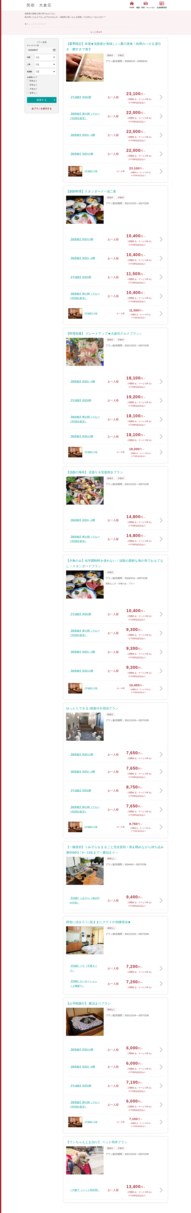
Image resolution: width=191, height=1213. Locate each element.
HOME (131, 8)
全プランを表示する (42, 108)
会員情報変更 (162, 8)
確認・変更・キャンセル (145, 8)
